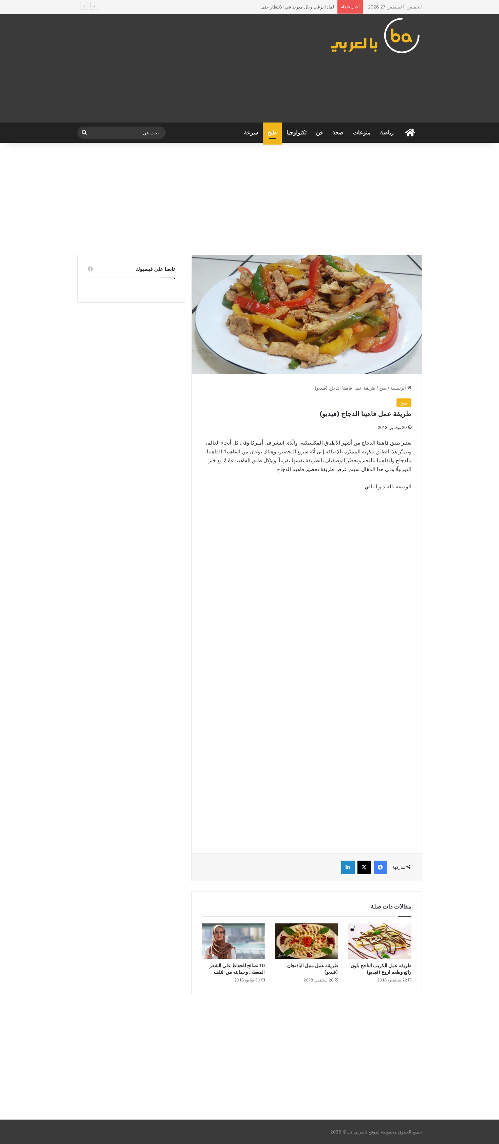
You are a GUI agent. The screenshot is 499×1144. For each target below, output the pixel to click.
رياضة (387, 132)
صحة (338, 132)
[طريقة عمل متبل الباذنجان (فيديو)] (306, 941)
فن (319, 132)
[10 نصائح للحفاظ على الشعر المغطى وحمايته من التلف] (233, 941)
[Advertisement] (190, 68)
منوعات (362, 132)
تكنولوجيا (297, 132)
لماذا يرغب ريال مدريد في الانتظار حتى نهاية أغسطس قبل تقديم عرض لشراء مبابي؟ (254, 7)
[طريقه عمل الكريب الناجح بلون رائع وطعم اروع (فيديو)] (379, 941)
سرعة (251, 132)
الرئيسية (398, 388)
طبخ (272, 132)
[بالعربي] (375, 35)
